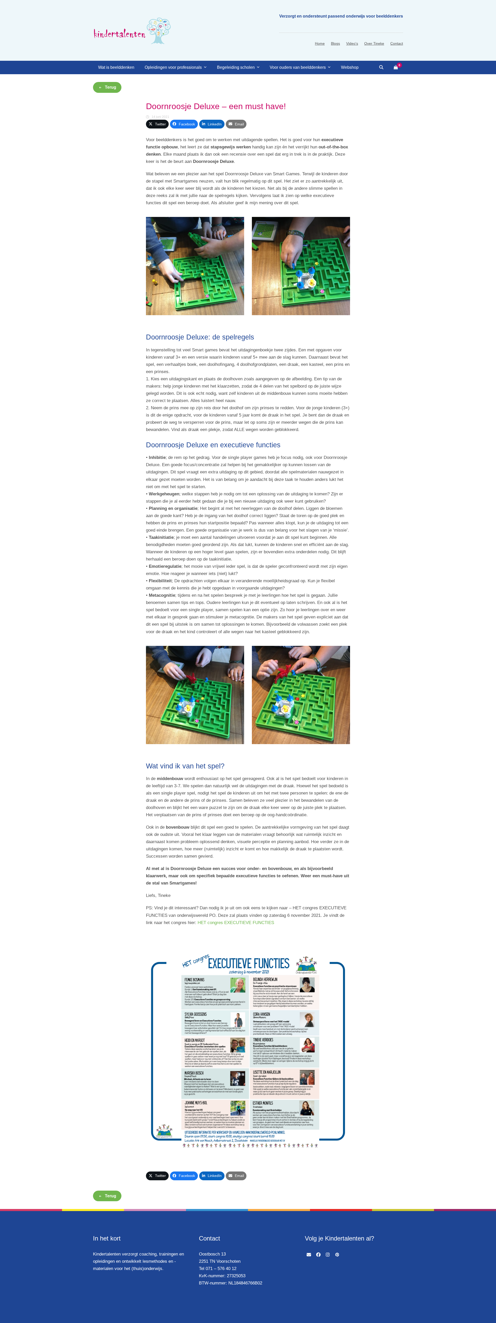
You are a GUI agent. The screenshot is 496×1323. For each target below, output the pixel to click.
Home (320, 43)
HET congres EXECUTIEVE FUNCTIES (236, 922)
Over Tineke (374, 43)
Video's (352, 43)
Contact (396, 43)
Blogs (335, 43)
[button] (381, 67)
